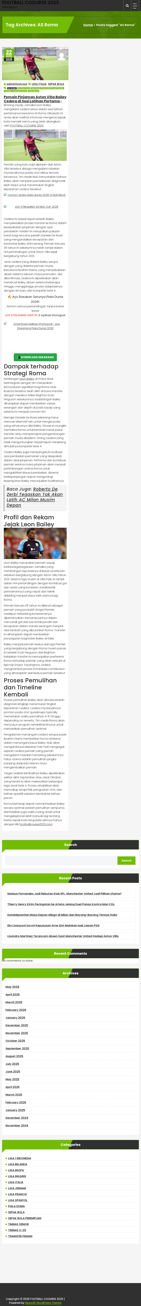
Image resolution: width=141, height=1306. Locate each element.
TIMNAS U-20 (17, 1230)
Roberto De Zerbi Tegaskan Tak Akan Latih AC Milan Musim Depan (35, 497)
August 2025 (14, 1056)
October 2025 (15, 1041)
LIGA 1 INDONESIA (19, 1158)
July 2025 (12, 1064)
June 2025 (13, 1072)
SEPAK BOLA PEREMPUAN (24, 1218)
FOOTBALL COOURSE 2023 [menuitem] (26, 126)
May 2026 (12, 987)
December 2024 (17, 1118)
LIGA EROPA (16, 1170)
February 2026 (16, 1010)
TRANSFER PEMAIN (20, 1236)
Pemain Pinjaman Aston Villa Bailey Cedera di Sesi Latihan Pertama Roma (35, 99)
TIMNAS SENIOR (18, 1224)
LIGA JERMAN (17, 1188)
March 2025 (14, 1095)
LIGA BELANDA (17, 1164)
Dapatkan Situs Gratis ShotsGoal (47, 88)
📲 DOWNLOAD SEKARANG (35, 357)
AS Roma (12, 88)
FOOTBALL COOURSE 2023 (15, 91)
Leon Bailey (33, 91)
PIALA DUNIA (16, 1206)
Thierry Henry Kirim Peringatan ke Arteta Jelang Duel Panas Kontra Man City (61, 904)
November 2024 (17, 1126)
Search (70, 844)
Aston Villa (23, 88)
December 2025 (17, 1025)
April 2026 (13, 994)
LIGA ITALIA (39, 84)
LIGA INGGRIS (17, 1176)
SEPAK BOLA (56, 84)
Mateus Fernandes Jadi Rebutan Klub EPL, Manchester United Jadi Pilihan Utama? (64, 894)
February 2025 (16, 1102)
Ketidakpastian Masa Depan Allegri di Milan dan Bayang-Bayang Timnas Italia (62, 915)
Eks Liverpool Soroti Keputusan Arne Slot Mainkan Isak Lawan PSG (53, 925)
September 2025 (17, 1048)
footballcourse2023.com (35, 824)
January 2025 (15, 1110)
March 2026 (14, 1002)
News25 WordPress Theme (43, 1303)
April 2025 (13, 1087)
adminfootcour (17, 84)
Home (88, 25)
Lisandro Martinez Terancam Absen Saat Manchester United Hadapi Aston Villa (62, 936)
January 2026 (15, 1018)
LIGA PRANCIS (17, 1194)
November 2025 (17, 1033)
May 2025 (12, 1079)
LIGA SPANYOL (18, 1200)
